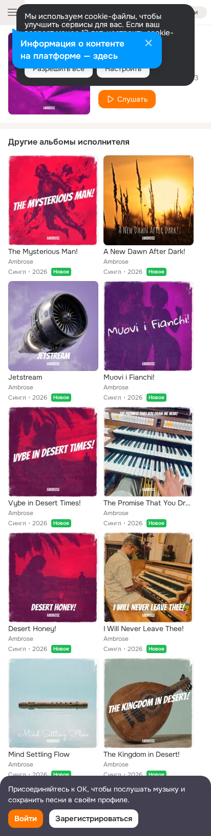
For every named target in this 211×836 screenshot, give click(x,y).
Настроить (123, 68)
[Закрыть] (148, 44)
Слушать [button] (132, 99)
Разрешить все (59, 68)
